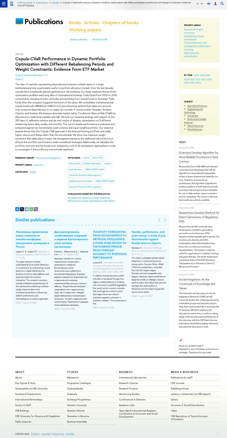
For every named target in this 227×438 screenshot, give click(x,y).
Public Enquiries (23, 421)
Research (126, 372)
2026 (202, 75)
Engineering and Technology (193, 111)
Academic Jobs (126, 405)
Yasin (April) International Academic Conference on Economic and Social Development (138, 413)
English (33, 172)
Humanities (192, 115)
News (182, 142)
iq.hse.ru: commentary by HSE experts (190, 394)
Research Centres (128, 383)
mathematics (204, 45)
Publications (43, 21)
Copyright (46, 434)
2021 (203, 79)
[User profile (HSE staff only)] (215, 3)
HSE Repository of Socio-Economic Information (189, 418)
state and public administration (191, 54)
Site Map (70, 434)
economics (189, 32)
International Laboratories (132, 377)
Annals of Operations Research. (29, 75)
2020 (209, 79)
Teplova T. (19, 79)
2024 (186, 79)
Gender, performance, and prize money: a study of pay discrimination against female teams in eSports (149, 237)
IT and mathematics (193, 42)
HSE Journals (177, 383)
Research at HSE (100, 39)
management (190, 45)
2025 (207, 75)
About (20, 372)
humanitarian (190, 39)
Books (75, 22)
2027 (196, 75)
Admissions (72, 377)
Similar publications (35, 220)
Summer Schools (76, 410)
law (205, 42)
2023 (192, 79)
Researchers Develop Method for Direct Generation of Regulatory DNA (199, 217)
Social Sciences (194, 129)
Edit (218, 433)
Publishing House (180, 388)
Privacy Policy (58, 434)
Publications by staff (181, 377)
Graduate (72, 394)
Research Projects (128, 388)
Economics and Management (48, 158)
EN (202, 3)
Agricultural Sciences (197, 105)
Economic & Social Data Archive (187, 405)
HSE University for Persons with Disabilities (37, 416)
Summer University (77, 405)
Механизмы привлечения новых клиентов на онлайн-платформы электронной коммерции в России (32, 239)
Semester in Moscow (78, 416)
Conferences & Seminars (132, 399)
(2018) (91, 199)
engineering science (194, 35)
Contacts (35, 434)
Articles (91, 22)
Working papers (85, 30)
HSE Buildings (22, 410)
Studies (72, 372)
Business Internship (77, 421)
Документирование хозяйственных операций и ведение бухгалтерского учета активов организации (71, 239)
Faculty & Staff (23, 405)
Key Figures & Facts (25, 383)
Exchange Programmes (78, 399)
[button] (82, 225)
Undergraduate (75, 388)
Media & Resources (184, 372)
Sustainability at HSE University (31, 388)
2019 (186, 82)
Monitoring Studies (129, 394)
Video (174, 410)
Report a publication (78, 39)
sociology (188, 49)
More (198, 82)
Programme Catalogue (79, 383)
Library (174, 399)
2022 (198, 79)
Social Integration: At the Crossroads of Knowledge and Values (197, 283)
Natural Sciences (195, 125)
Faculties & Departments (28, 394)
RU (198, 3)
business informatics (193, 29)
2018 (192, 82)
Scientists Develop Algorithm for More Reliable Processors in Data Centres (198, 157)
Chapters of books (120, 22)
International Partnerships (28, 399)
